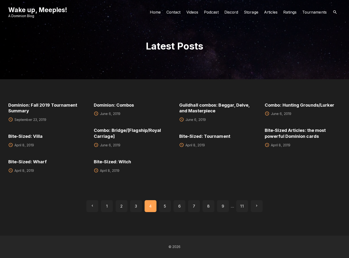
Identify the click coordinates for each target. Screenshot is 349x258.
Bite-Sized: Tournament (204, 136)
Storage (251, 12)
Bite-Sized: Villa (25, 136)
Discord (231, 12)
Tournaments (314, 12)
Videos (192, 12)
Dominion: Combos (114, 105)
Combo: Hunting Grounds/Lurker (299, 105)
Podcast (211, 12)
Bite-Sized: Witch (112, 161)
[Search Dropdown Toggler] (335, 12)
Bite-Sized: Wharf (27, 161)
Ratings (290, 12)
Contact (173, 12)
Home (155, 12)
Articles (271, 12)
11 (242, 206)
